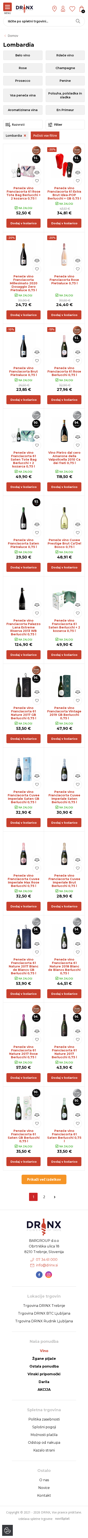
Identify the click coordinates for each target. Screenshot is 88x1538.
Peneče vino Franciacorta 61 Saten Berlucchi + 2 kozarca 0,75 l (64, 626)
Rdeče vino (65, 55)
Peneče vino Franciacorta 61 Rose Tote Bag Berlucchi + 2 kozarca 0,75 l (23, 193)
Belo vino (22, 55)
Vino (44, 1351)
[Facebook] (39, 1274)
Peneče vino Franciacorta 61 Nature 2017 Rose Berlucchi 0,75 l (23, 1052)
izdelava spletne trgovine (35, 1519)
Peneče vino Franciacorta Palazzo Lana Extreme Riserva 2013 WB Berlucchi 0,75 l (23, 627)
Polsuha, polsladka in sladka (65, 95)
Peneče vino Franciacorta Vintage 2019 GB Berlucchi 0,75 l (64, 713)
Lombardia (14, 135)
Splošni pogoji (44, 1427)
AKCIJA (44, 1390)
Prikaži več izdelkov (44, 1179)
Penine (65, 81)
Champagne (65, 68)
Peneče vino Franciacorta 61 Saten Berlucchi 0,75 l (64, 1136)
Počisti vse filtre (45, 135)
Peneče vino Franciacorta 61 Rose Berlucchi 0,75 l (64, 371)
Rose (23, 68)
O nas (44, 1480)
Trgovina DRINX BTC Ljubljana (44, 1313)
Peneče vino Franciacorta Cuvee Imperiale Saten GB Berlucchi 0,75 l (24, 797)
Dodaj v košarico (23, 223)
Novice (44, 1488)
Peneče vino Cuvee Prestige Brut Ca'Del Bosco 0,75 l (64, 543)
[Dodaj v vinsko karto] (37, 181)
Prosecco (22, 81)
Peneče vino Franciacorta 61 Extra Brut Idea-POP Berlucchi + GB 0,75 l (64, 193)
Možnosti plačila (44, 1435)
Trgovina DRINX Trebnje (44, 1306)
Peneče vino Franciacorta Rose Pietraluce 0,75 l (64, 279)
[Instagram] (48, 1274)
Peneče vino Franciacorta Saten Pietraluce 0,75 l (23, 543)
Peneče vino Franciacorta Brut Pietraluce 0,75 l (23, 371)
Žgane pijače (44, 1359)
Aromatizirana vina (23, 110)
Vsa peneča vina (23, 95)
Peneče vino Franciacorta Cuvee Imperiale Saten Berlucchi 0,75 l (64, 797)
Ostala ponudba (44, 1366)
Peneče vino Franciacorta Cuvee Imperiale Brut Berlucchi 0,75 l (64, 881)
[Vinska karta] (72, 8)
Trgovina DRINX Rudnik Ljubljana (44, 1321)
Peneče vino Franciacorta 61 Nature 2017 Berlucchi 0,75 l (64, 1052)
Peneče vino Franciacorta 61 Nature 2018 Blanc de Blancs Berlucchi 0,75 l (64, 966)
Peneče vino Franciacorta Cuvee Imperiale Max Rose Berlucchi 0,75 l (24, 881)
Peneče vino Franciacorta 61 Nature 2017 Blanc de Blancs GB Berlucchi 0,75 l (23, 966)
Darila (44, 1382)
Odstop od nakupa (44, 1443)
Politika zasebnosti (44, 1419)
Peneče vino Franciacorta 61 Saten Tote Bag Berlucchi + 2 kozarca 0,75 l (24, 459)
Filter (57, 124)
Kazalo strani (44, 1450)
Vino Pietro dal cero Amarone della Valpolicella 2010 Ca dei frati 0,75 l (64, 458)
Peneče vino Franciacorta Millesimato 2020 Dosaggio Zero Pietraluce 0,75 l (23, 283)
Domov (13, 36)
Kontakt (44, 1495)
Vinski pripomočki (44, 1374)
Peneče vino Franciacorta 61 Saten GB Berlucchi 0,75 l (24, 1136)
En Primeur (65, 110)
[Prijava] (63, 9)
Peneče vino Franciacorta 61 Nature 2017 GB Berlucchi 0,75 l (23, 713)
